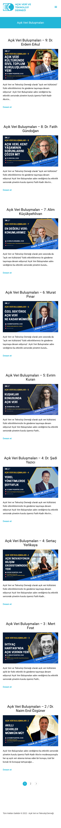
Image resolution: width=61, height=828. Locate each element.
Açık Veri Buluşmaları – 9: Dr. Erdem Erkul (30, 42)
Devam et (7, 107)
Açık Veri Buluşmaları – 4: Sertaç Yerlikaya (30, 543)
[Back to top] (58, 825)
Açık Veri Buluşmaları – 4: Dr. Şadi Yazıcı (30, 460)
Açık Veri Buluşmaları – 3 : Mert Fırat (30, 626)
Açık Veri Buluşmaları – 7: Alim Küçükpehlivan (31, 212)
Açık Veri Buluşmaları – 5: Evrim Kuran (30, 377)
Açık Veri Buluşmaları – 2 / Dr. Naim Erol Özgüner (30, 708)
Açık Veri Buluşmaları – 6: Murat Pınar (30, 294)
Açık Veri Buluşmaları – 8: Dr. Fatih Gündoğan (30, 129)
